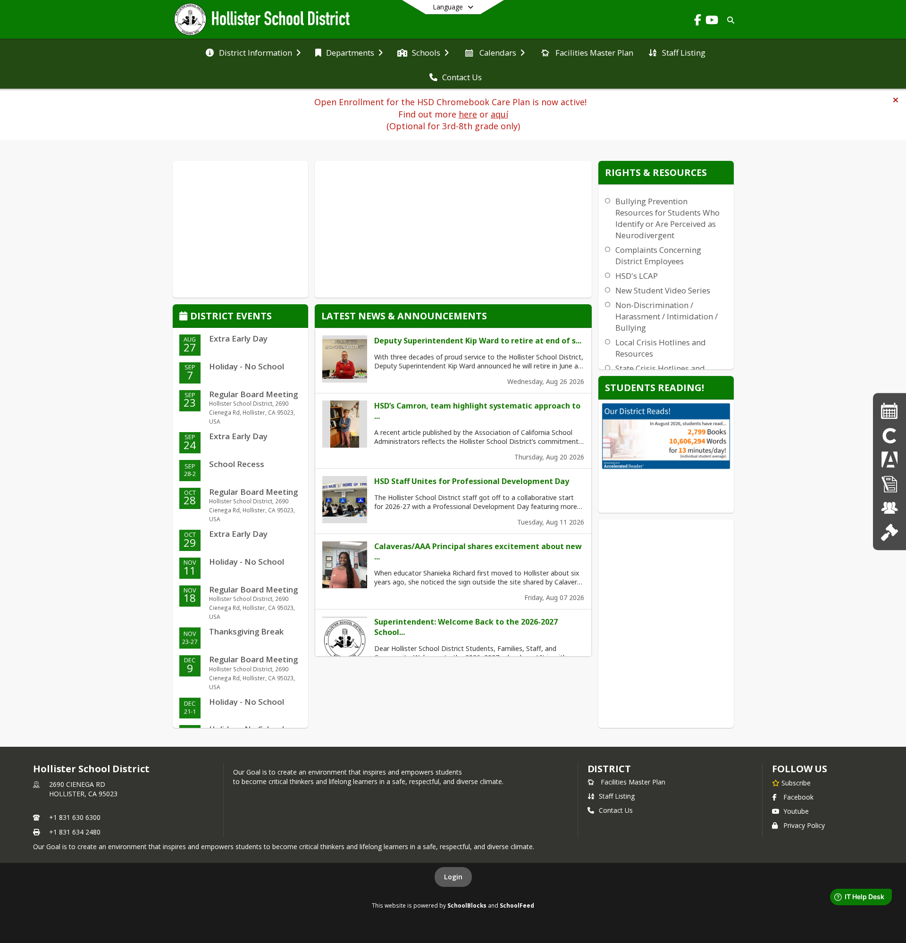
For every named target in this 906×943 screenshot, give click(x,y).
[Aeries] (889, 459)
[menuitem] (253, 52)
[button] (895, 100)
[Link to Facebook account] (697, 21)
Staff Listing (617, 796)
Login (453, 876)
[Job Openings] (889, 507)
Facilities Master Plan (633, 781)
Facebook (798, 797)
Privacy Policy (804, 825)
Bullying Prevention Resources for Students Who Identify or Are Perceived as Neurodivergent (667, 218)
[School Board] (889, 531)
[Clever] (889, 435)
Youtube (796, 811)
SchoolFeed (517, 905)
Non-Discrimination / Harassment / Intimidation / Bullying (666, 316)
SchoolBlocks (467, 905)
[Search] (728, 20)
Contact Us (616, 810)
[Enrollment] (889, 483)
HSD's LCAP (636, 275)
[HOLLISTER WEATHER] (240, 229)
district (609, 768)
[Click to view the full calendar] (184, 316)
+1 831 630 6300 (75, 817)
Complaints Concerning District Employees (658, 255)
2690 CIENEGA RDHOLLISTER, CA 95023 (83, 789)
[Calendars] (889, 410)
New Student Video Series (662, 290)
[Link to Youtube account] (712, 21)
